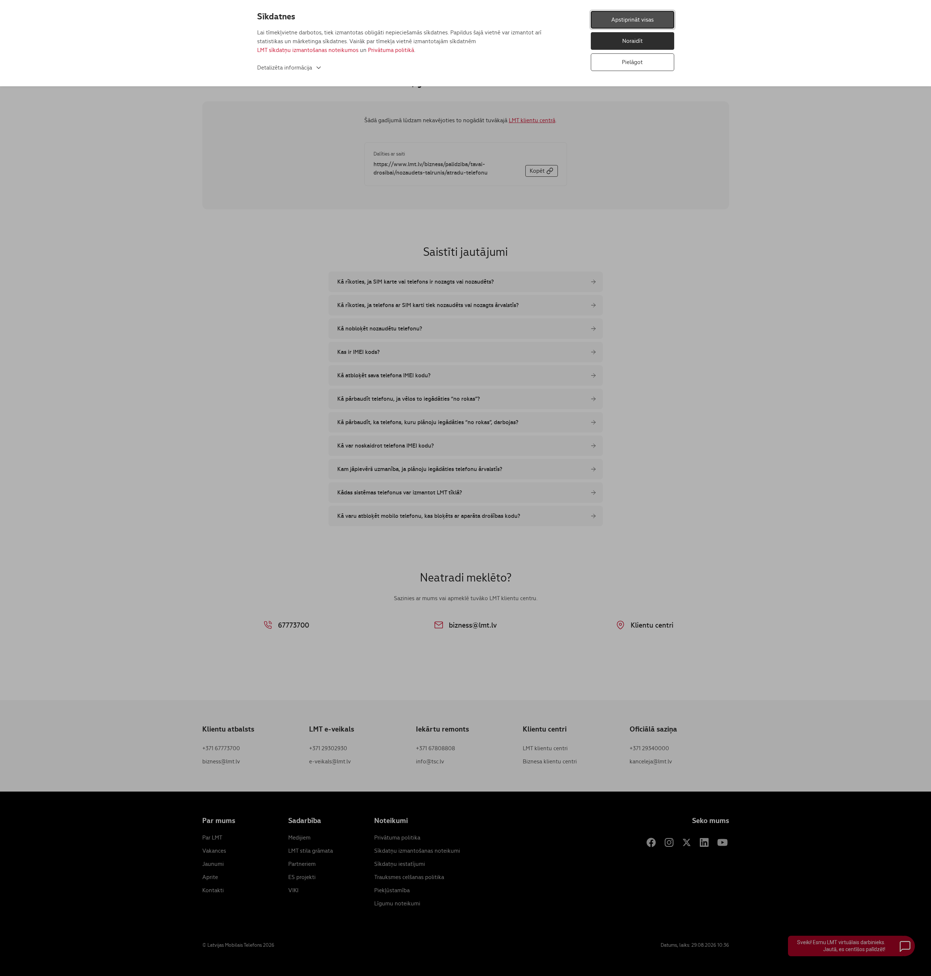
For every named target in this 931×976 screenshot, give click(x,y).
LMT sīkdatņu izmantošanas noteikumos (307, 49)
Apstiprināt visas (632, 19)
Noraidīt (632, 40)
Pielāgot (632, 62)
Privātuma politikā (391, 49)
